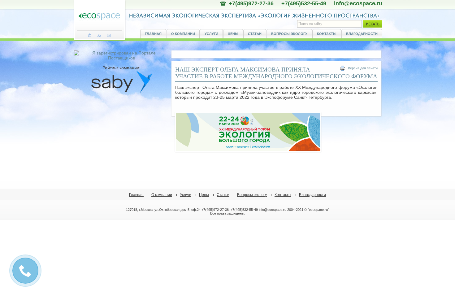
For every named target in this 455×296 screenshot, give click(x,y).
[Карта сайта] (99, 35)
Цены (233, 34)
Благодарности (362, 34)
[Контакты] (108, 35)
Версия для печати (363, 68)
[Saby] (122, 91)
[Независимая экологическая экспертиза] (99, 16)
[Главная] (89, 35)
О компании (183, 34)
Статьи (255, 34)
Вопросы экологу (289, 34)
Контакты (326, 34)
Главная (153, 34)
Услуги (211, 34)
